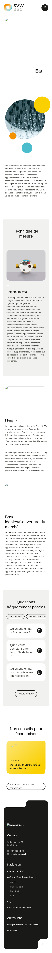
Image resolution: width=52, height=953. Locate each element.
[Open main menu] (44, 7)
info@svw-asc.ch (18, 854)
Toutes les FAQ (26, 693)
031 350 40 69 (17, 851)
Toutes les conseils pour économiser (22, 786)
